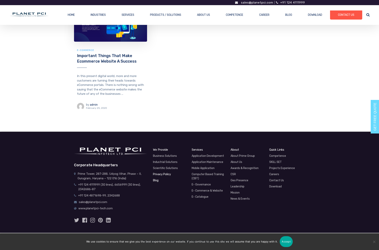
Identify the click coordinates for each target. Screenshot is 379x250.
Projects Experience (282, 168)
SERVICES (128, 15)
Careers (274, 174)
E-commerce (85, 50)
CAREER (264, 15)
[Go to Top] (368, 226)
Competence (277, 156)
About (235, 149)
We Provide (160, 149)
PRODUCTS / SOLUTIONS (165, 15)
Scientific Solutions (165, 168)
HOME (71, 15)
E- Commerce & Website (207, 190)
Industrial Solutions (165, 162)
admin (94, 104)
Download (275, 186)
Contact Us (276, 180)
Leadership (237, 186)
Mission (235, 192)
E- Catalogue (200, 196)
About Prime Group (243, 156)
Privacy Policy (162, 174)
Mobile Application (203, 168)
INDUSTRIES (98, 15)
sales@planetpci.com (256, 2)
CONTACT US (346, 15)
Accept (286, 241)
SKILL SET (275, 162)
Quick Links (276, 149)
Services (197, 149)
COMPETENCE (234, 15)
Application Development (208, 156)
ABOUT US (203, 15)
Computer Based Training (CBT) (208, 176)
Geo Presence (239, 180)
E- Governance (201, 184)
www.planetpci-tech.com (95, 208)
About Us (236, 162)
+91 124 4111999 (292, 2)
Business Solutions (165, 156)
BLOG (288, 15)
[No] (374, 242)
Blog (156, 180)
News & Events (240, 198)
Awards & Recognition (245, 168)
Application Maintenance (207, 162)
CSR (233, 174)
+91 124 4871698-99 (92, 195)
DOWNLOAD (315, 15)
